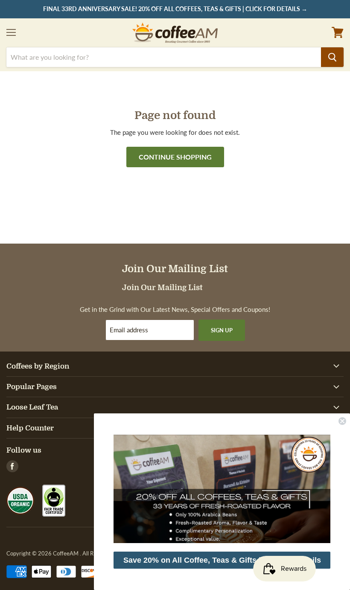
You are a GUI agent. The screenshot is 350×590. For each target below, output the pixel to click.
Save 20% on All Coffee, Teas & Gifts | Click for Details (222, 560)
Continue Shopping (175, 157)
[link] (222, 489)
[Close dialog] (342, 421)
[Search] (332, 57)
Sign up (222, 330)
